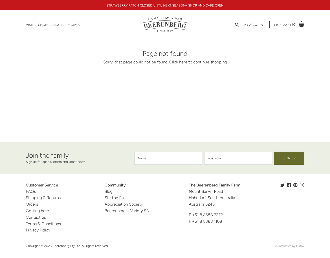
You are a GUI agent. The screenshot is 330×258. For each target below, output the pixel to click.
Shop (42, 25)
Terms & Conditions (43, 223)
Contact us (36, 217)
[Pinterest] (295, 185)
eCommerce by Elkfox (289, 246)
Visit (30, 25)
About (56, 25)
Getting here (37, 210)
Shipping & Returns (43, 197)
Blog (108, 191)
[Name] (168, 158)
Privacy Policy (38, 230)
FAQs (31, 191)
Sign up (289, 158)
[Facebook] (289, 185)
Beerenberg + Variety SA (127, 210)
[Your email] (238, 158)
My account (254, 25)
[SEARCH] (237, 25)
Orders (32, 204)
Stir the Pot (115, 197)
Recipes (73, 25)
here (183, 62)
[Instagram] (302, 185)
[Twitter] (282, 185)
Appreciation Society (124, 204)
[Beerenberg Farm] (165, 25)
